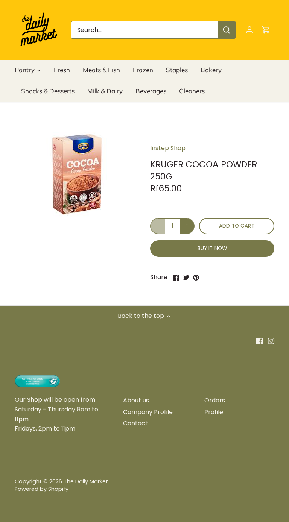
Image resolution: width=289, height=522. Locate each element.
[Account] (249, 30)
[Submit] (226, 29)
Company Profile (148, 412)
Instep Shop (168, 148)
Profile (213, 412)
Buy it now (212, 248)
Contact (135, 423)
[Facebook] (259, 341)
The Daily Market (86, 481)
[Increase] (187, 226)
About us (136, 400)
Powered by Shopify (41, 489)
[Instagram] (271, 341)
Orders (214, 400)
